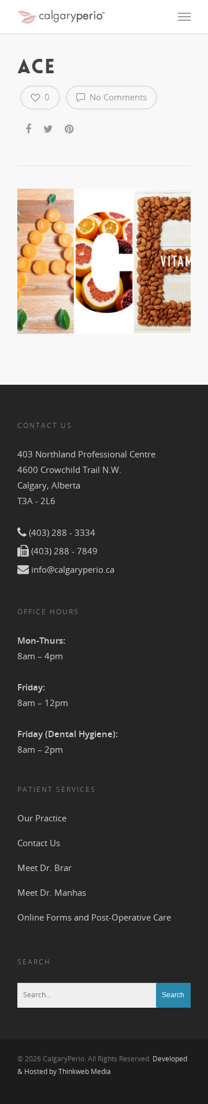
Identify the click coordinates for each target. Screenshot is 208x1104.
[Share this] (29, 127)
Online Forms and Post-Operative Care (94, 917)
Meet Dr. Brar (44, 867)
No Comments (117, 97)
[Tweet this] (49, 127)
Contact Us (38, 842)
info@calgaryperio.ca (72, 569)
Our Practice (41, 818)
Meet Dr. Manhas (51, 892)
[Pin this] (70, 127)
